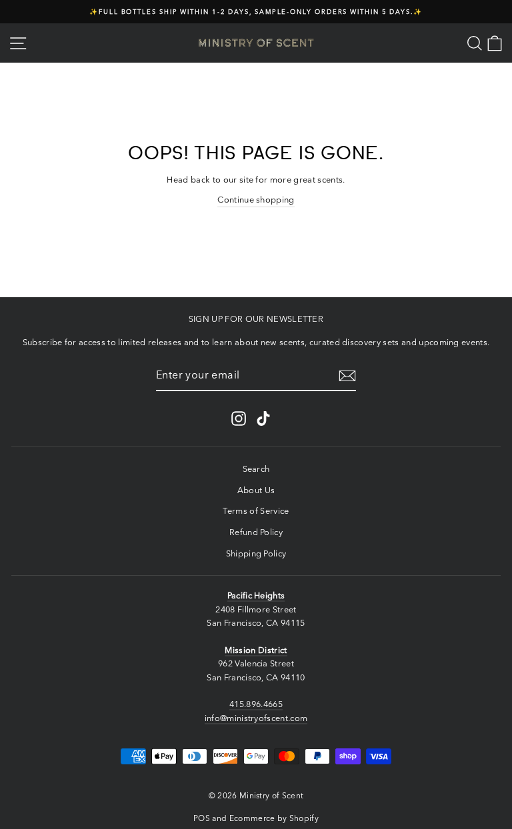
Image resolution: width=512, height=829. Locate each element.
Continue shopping (255, 200)
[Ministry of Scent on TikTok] (263, 418)
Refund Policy (256, 532)
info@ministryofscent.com (256, 718)
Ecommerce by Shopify (274, 818)
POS (201, 818)
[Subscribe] (347, 376)
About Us (256, 490)
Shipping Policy (256, 553)
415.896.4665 (256, 704)
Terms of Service (256, 511)
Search (256, 469)
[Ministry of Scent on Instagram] (238, 418)
